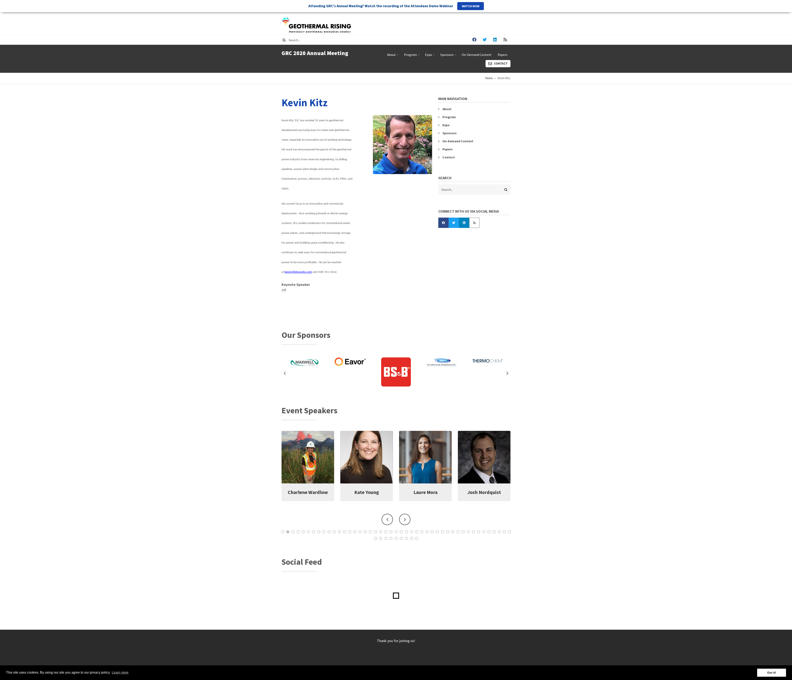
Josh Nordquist (366, 492)
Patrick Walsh (425, 492)
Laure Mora (308, 492)
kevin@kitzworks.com (298, 272)
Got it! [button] (771, 672)
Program (412, 56)
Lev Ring (484, 492)
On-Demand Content (476, 55)
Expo (430, 56)
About (393, 56)
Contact (501, 63)
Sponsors (448, 56)
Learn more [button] (120, 672)
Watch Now (470, 6)
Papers (502, 55)
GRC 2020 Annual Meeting (315, 53)
